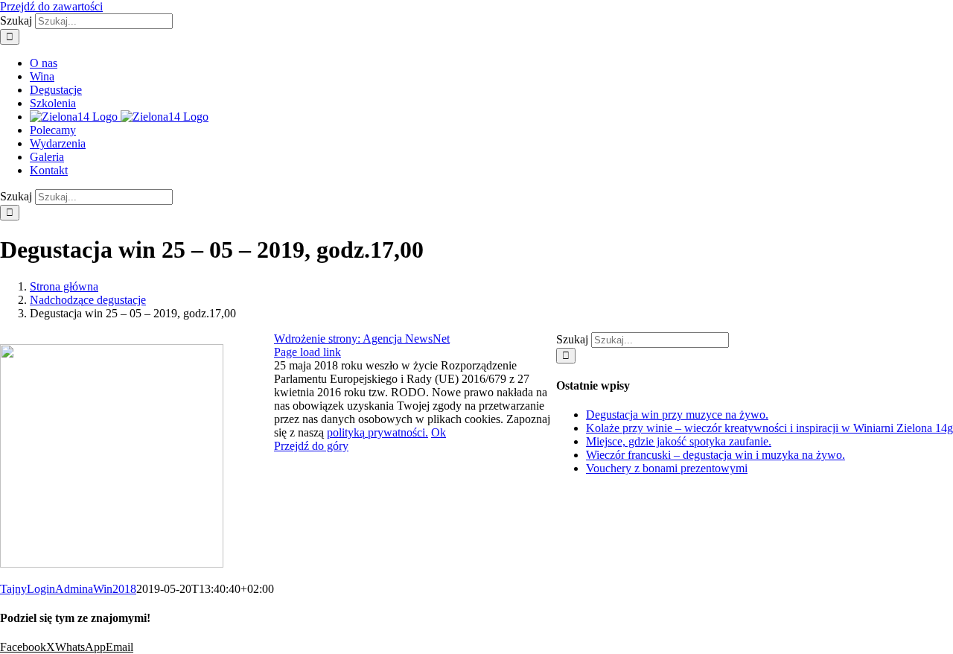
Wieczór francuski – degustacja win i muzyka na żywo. (715, 454)
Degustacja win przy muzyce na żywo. (677, 414)
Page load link (307, 352)
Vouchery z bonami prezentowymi (667, 468)
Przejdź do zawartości (51, 6)
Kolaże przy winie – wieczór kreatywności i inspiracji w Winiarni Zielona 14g (769, 428)
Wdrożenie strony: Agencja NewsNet (362, 338)
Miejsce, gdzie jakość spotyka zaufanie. (678, 441)
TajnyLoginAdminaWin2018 (68, 588)
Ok (438, 432)
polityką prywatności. (377, 432)
